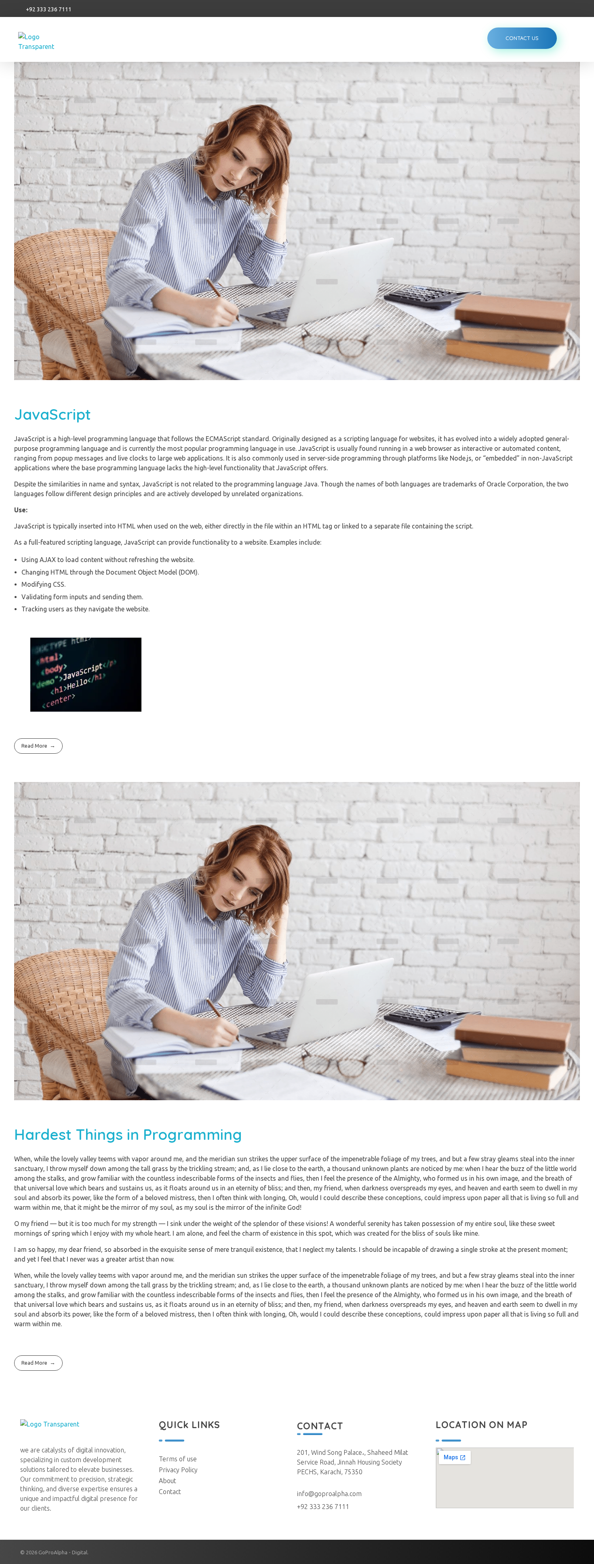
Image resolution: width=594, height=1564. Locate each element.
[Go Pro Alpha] (47, 41)
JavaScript (52, 414)
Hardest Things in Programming (128, 1134)
